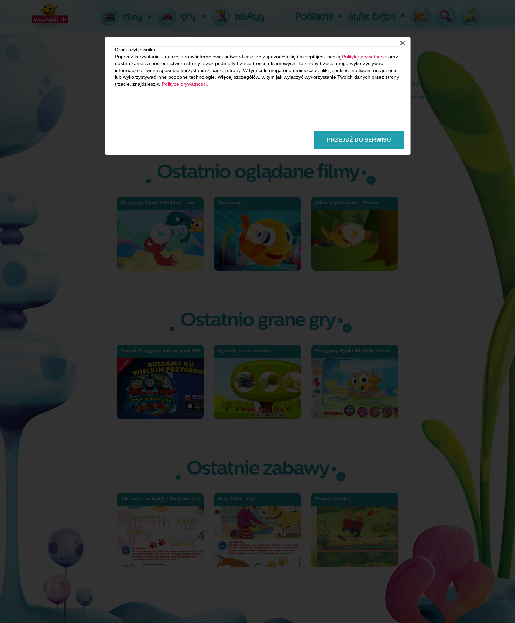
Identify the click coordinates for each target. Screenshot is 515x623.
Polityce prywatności (184, 84)
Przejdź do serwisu (359, 140)
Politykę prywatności (364, 56)
